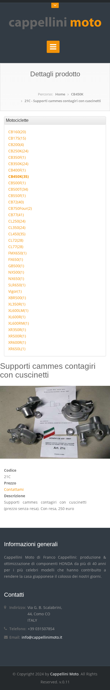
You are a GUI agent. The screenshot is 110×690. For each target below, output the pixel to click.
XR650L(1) (16, 348)
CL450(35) (16, 233)
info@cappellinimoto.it (42, 637)
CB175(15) (17, 138)
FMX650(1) (17, 253)
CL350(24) (16, 227)
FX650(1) (15, 259)
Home (60, 94)
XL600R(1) (16, 316)
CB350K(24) (18, 163)
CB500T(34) (18, 189)
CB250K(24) (18, 150)
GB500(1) (16, 265)
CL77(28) (15, 246)
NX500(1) (16, 272)
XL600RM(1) (18, 323)
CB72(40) (16, 201)
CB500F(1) (17, 182)
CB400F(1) (17, 170)
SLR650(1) (16, 284)
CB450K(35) (18, 176)
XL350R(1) (16, 304)
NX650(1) (16, 278)
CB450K (77, 94)
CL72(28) (15, 240)
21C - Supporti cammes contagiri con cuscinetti (63, 100)
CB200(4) (16, 144)
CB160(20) (17, 131)
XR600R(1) (17, 342)
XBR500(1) (17, 297)
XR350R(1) (17, 329)
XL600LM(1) (18, 310)
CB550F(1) (17, 195)
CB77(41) (16, 214)
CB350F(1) (17, 157)
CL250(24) (16, 221)
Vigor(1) (15, 291)
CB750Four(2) (20, 208)
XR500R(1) (17, 335)
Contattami (14, 489)
